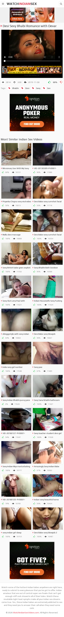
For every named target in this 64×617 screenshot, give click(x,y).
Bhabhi (15, 88)
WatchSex (22, 4)
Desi (27, 88)
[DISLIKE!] (61, 82)
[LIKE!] (49, 82)
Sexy (38, 88)
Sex (48, 88)
